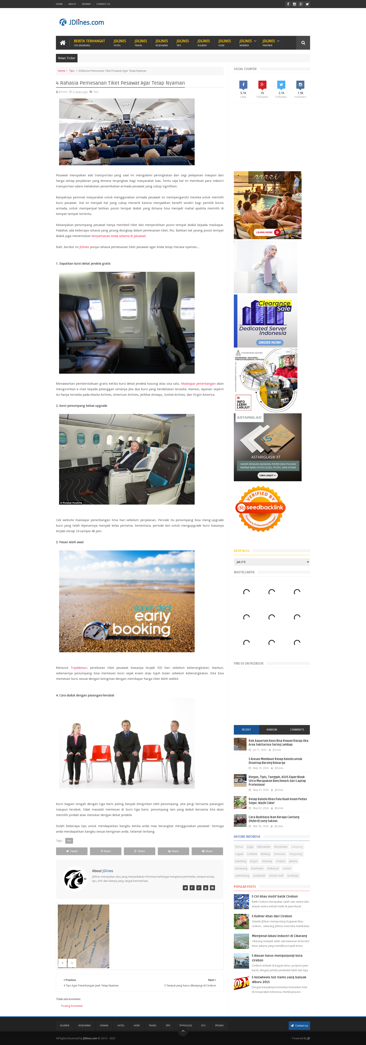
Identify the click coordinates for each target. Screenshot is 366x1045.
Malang (265, 854)
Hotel (121, 1025)
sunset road (276, 875)
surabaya (292, 875)
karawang (241, 868)
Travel (153, 1025)
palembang (242, 875)
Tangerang (295, 854)
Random (272, 729)
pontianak (259, 875)
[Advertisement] (233, 22)
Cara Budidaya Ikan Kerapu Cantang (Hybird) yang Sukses (274, 819)
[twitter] (307, 4)
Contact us (301, 1025)
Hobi (137, 1025)
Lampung (297, 846)
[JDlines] (185, 887)
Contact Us (103, 4)
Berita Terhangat (89, 42)
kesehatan (257, 868)
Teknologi (185, 1025)
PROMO (219, 1025)
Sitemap (86, 4)
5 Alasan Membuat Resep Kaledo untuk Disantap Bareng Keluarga (275, 761)
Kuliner (64, 1025)
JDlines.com (90, 1038)
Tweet (74, 851)
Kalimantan (263, 846)
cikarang (267, 861)
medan (287, 868)
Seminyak (279, 854)
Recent (246, 729)
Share (107, 851)
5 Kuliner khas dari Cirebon (272, 916)
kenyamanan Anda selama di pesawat (119, 236)
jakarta (293, 861)
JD (308, 1038)
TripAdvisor (79, 668)
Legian (239, 854)
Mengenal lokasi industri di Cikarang (279, 936)
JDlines (120, 42)
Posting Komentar (72, 1005)
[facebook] (288, 4)
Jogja (250, 846)
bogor (254, 861)
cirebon (280, 861)
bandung (240, 861)
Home (59, 4)
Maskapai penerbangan (198, 384)
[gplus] (301, 4)
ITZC (203, 1025)
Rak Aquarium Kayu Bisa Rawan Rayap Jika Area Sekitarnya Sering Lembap (278, 742)
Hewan (104, 1025)
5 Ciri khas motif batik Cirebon (275, 896)
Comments (297, 729)
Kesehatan (85, 1025)
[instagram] (294, 4)
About (72, 4)
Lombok (252, 854)
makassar (273, 868)
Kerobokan (281, 846)
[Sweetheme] (198, 887)
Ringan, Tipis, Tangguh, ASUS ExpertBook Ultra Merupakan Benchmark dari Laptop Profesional (277, 781)
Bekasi (239, 846)
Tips (71, 70)
